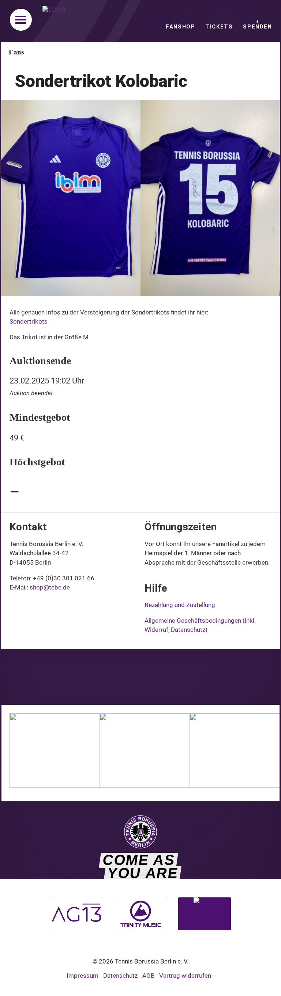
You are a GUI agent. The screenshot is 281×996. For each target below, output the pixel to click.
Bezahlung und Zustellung (180, 604)
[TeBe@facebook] (96, 678)
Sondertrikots (29, 321)
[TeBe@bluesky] (154, 678)
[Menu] (21, 20)
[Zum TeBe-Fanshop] (64, 785)
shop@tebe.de (50, 587)
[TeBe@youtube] (185, 678)
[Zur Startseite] (56, 20)
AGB (148, 975)
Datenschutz (120, 975)
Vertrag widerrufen (185, 975)
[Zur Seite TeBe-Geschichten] (154, 785)
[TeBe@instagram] (124, 678)
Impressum (82, 975)
